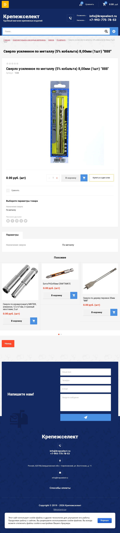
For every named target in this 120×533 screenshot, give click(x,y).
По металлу (61, 40)
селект (21, 17)
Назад (8, 343)
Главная (7, 40)
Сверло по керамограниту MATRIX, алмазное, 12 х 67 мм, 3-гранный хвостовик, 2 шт (19, 306)
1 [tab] (60, 158)
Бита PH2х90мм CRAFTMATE (57, 284)
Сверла (51, 40)
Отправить (85, 417)
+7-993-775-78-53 (102, 20)
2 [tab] (61, 334)
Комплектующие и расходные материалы (29, 40)
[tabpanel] (60, 121)
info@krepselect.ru (103, 16)
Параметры (12, 235)
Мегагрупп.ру (60, 509)
